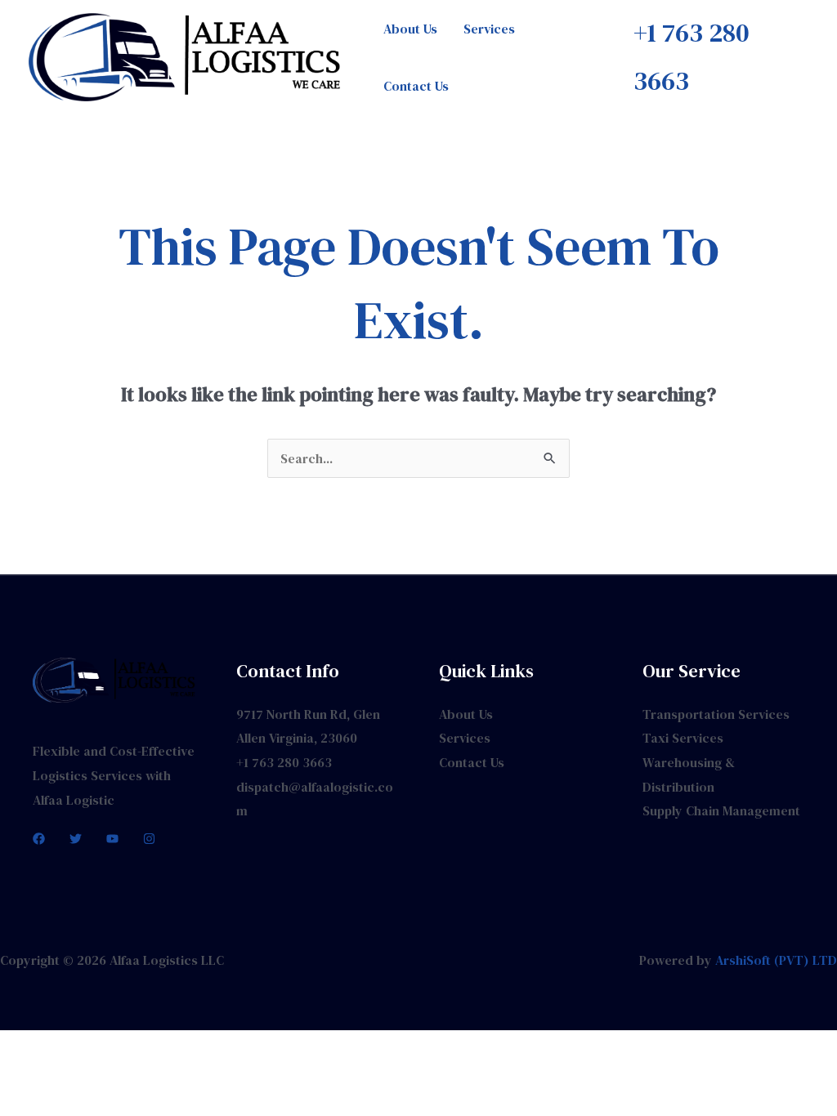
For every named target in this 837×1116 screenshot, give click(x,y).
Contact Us (416, 86)
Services (489, 29)
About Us (410, 29)
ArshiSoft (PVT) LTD (776, 960)
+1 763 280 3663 (284, 762)
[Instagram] (149, 839)
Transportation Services (716, 714)
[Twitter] (75, 839)
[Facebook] (39, 839)
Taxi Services (682, 738)
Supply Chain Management (721, 810)
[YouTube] (112, 839)
